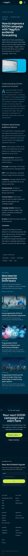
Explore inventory (14, 440)
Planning (4, 515)
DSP (3, 500)
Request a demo (13, 435)
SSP (3, 503)
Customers (4, 530)
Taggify (6, 236)
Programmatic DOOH (7, 498)
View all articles (7, 291)
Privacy (4, 542)
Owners (18, 500)
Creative (4, 520)
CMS (3, 505)
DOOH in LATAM (20, 518)
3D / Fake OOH (6, 523)
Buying (3, 518)
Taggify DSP (19, 140)
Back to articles (8, 12)
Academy (18, 535)
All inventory (19, 515)
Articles (17, 530)
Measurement (19, 503)
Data (3, 508)
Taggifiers (4, 532)
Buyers (17, 498)
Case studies (19, 532)
